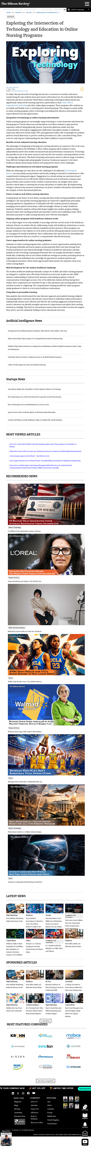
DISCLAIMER (59, 1134)
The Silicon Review (12, 87)
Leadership (18, 1113)
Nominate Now (19, 1116)
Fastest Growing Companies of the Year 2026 (77, 1099)
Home (8, 12)
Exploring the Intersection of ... (48, 12)
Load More (45, 1021)
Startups (17, 1109)
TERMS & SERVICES (39, 1134)
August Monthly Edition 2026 (65, 1099)
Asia (48, 1102)
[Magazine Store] (6, 1139)
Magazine (17, 1102)
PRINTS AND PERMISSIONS (72, 1134)
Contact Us (35, 1109)
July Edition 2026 (65, 1106)
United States (52, 1124)
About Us (34, 1102)
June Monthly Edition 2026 (77, 1106)
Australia (50, 1109)
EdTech (29, 12)
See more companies (45, 1081)
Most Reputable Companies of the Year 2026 (71, 1106)
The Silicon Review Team (20, 91)
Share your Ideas (37, 1123)
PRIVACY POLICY (50, 1134)
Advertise (34, 1105)
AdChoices (34, 1113)
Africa (49, 1105)
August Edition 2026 (71, 1099)
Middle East (51, 1116)
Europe (49, 1113)
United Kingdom (53, 1120)
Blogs (16, 1105)
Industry (18, 12)
